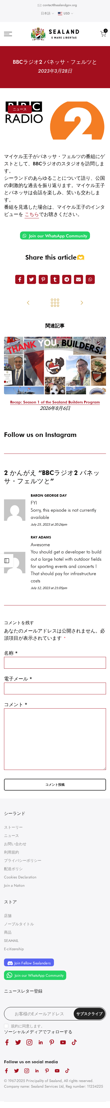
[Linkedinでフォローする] (41, 1042)
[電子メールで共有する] (78, 279)
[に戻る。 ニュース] (55, 303)
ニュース (20, 109)
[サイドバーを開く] (6, 560)
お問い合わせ (15, 844)
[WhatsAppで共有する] (90, 279)
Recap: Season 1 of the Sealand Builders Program (55, 402)
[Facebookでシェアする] (19, 279)
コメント (16, 704)
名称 (11, 653)
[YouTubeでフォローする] (63, 1042)
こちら (32, 214)
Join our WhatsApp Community (57, 236)
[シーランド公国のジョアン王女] (81, 303)
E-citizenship (14, 949)
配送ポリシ (13, 868)
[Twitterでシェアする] (31, 279)
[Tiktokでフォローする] (74, 1042)
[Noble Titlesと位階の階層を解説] (28, 303)
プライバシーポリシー (22, 860)
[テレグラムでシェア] (66, 279)
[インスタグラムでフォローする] (29, 1042)
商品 (7, 932)
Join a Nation (14, 885)
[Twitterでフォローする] (18, 1042)
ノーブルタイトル (19, 924)
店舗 (7, 915)
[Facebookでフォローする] (7, 1042)
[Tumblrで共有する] (55, 279)
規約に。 (28, 1026)
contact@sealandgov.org (60, 5)
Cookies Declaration (20, 877)
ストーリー (13, 827)
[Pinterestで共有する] (43, 279)
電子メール (18, 678)
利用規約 (11, 852)
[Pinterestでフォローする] (52, 1042)
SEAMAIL (11, 940)
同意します (31, 1026)
